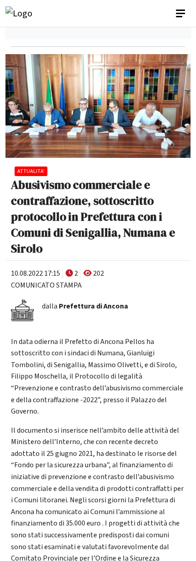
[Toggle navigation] (181, 14)
